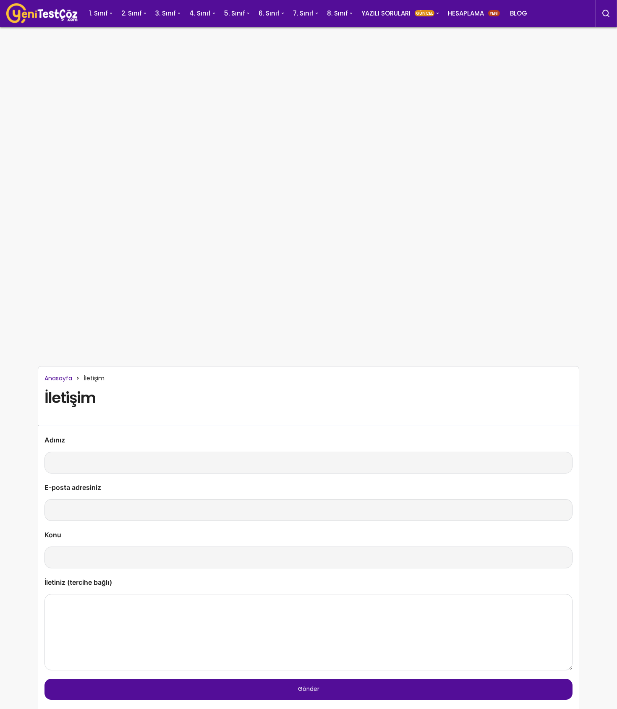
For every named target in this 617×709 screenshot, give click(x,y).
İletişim (69, 398)
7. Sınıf (303, 13)
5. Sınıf (234, 13)
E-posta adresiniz (72, 487)
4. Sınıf (200, 13)
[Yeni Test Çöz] (42, 13)
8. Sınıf (337, 13)
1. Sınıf (98, 13)
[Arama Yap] (606, 13)
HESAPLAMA (473, 13)
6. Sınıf (269, 13)
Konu (52, 535)
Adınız (54, 440)
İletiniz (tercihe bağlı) (78, 582)
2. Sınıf (131, 13)
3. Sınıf (165, 13)
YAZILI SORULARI (397, 13)
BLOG (518, 13)
